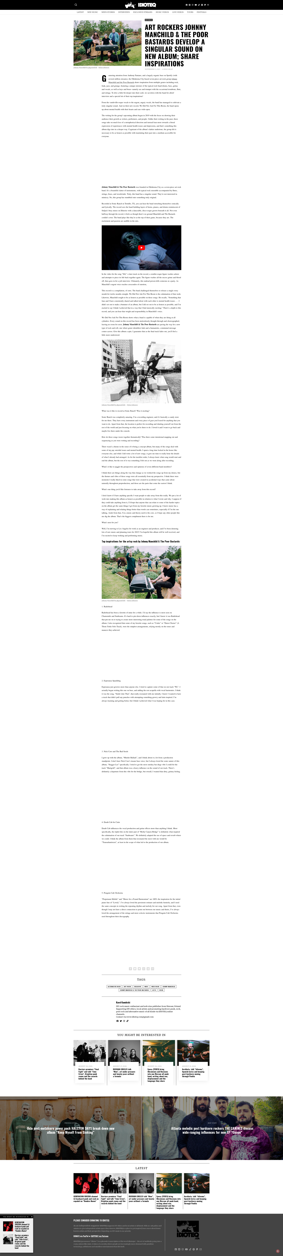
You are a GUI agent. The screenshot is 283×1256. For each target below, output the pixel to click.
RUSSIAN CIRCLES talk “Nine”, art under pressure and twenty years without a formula (124, 1073)
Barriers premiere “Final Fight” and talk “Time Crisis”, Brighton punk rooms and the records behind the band (22, 1241)
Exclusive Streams (142, 12)
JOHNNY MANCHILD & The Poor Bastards (134, 990)
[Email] (208, 5)
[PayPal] (205, 5)
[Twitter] (189, 5)
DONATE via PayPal (81, 1236)
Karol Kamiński (123, 1002)
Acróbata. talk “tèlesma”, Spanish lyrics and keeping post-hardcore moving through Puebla (193, 1073)
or (89, 1236)
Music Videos (162, 12)
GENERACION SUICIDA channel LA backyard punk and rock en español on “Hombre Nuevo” (22, 1226)
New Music (92, 12)
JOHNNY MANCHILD (169, 986)
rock (161, 990)
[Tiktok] (199, 5)
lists (154, 990)
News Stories (108, 12)
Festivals (201, 12)
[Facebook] (186, 5)
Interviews (124, 12)
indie (146, 986)
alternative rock (114, 986)
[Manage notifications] (278, 1251)
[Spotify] (202, 5)
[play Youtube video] (141, 247)
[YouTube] (195, 5)
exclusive (137, 986)
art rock (127, 986)
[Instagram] (192, 5)
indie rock (155, 986)
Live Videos (178, 12)
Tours (190, 12)
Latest (80, 12)
